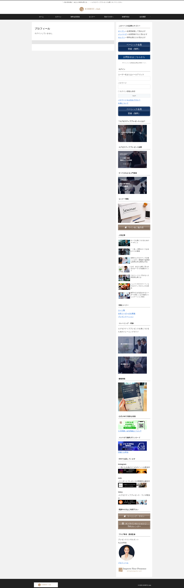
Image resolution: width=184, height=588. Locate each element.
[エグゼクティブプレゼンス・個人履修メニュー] (132, 345)
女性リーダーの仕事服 (126, 314)
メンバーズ (122, 34)
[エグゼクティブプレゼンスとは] (132, 133)
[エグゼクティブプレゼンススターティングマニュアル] (132, 446)
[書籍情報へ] (132, 397)
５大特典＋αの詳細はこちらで (129, 431)
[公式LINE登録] (132, 425)
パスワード (122, 83)
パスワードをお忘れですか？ (129, 100)
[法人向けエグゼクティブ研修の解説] (132, 365)
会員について (123, 103)
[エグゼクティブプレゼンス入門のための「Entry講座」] (132, 185)
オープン (121, 31)
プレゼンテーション (126, 317)
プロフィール (123, 563)
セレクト (121, 37)
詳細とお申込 (123, 452)
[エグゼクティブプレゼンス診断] (132, 159)
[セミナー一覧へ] (134, 213)
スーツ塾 (121, 310)
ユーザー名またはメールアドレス (131, 75)
